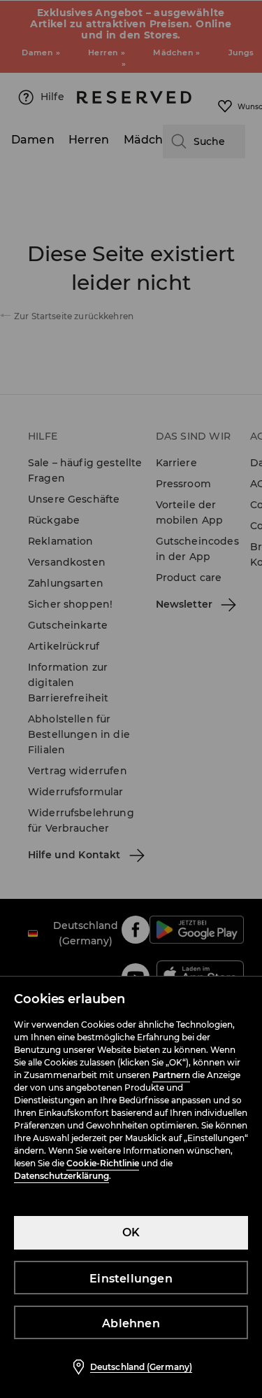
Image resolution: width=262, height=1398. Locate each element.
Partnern (171, 1075)
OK (131, 1232)
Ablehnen (131, 1323)
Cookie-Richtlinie (102, 1163)
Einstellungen (131, 1278)
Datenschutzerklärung (61, 1175)
